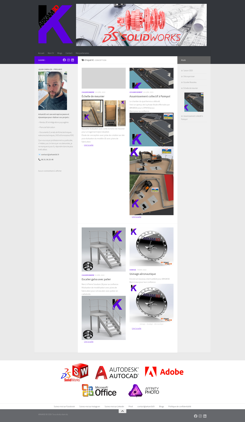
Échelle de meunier (93, 96)
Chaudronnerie (88, 92)
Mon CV (51, 53)
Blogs (59, 53)
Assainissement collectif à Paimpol (150, 96)
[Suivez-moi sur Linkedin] (72, 59)
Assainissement (136, 92)
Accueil (41, 53)
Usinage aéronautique (143, 274)
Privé (131, 406)
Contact (69, 53)
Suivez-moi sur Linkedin (114, 406)
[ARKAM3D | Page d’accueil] (55, 24)
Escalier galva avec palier (96, 279)
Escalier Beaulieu (190, 82)
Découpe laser (189, 76)
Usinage (133, 270)
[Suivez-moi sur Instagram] (68, 59)
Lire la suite (88, 145)
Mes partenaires (82, 53)
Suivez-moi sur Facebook (64, 406)
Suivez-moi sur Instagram (89, 406)
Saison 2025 (188, 70)
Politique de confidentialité (179, 406)
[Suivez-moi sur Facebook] (64, 59)
